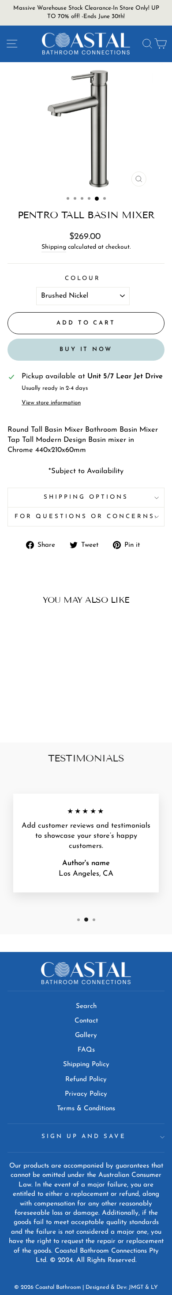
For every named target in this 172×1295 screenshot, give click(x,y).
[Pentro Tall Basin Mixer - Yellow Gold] (47, 704)
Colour (83, 278)
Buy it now (86, 349)
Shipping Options (86, 497)
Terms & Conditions (86, 1108)
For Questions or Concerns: (86, 516)
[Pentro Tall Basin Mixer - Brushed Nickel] (57, 704)
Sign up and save (83, 1136)
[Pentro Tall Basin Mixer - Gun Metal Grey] (37, 712)
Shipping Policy (86, 1064)
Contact (86, 1021)
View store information (51, 403)
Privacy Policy (86, 1094)
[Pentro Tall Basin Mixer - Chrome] (17, 704)
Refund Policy (86, 1079)
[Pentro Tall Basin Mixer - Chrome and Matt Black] (37, 704)
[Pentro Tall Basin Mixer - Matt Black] (27, 704)
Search (86, 1006)
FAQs (86, 1050)
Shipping (53, 247)
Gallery (86, 1035)
